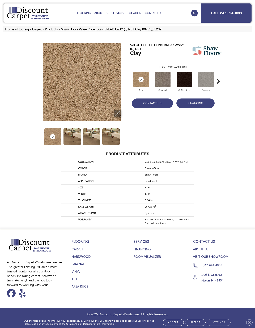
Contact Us (152, 103)
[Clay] (141, 79)
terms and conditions (78, 324)
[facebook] (12, 293)
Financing (195, 103)
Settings (218, 322)
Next (123, 135)
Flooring (23, 29)
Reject (195, 322)
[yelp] (24, 293)
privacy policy (49, 324)
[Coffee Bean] (184, 79)
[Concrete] (206, 79)
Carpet (37, 29)
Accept (173, 322)
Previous (40, 135)
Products (51, 29)
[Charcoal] (162, 79)
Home (9, 29)
